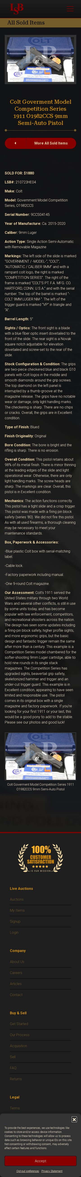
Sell (13, 1057)
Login (14, 932)
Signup (15, 921)
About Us (17, 962)
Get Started (19, 1024)
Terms (15, 1108)
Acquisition (18, 1046)
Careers (16, 973)
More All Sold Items (51, 143)
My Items (17, 910)
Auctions (17, 899)
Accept (40, 1161)
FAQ (13, 1068)
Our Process (19, 1035)
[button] (74, 1119)
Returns (16, 1079)
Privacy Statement (52, 1171)
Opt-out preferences (27, 1171)
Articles (16, 984)
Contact (16, 995)
